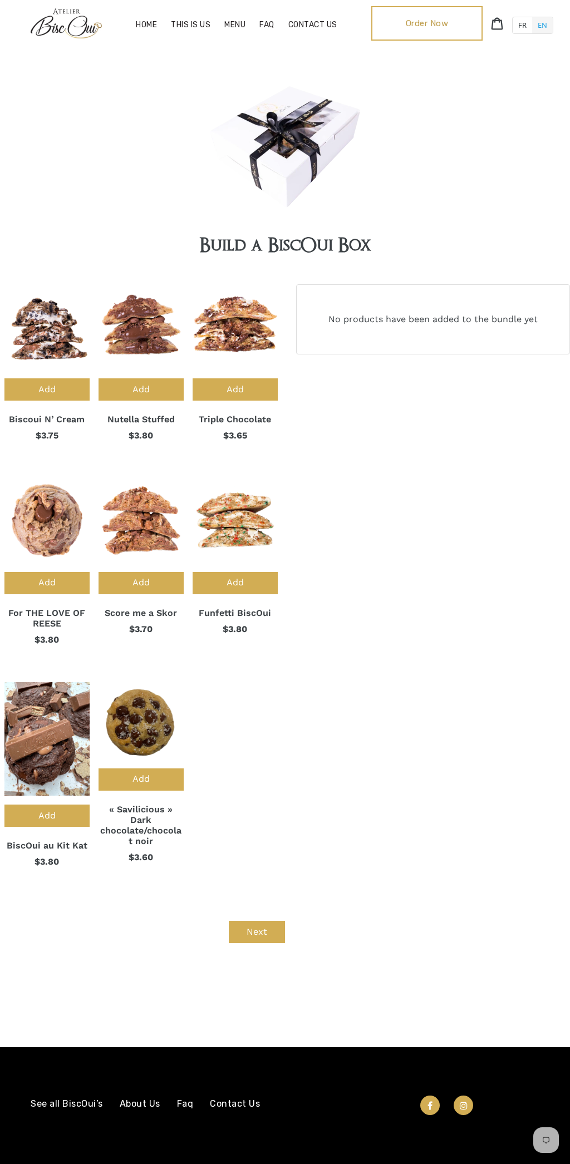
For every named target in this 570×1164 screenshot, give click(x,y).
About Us (140, 1103)
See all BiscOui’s (67, 1103)
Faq (185, 1103)
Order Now (427, 23)
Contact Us (235, 1103)
